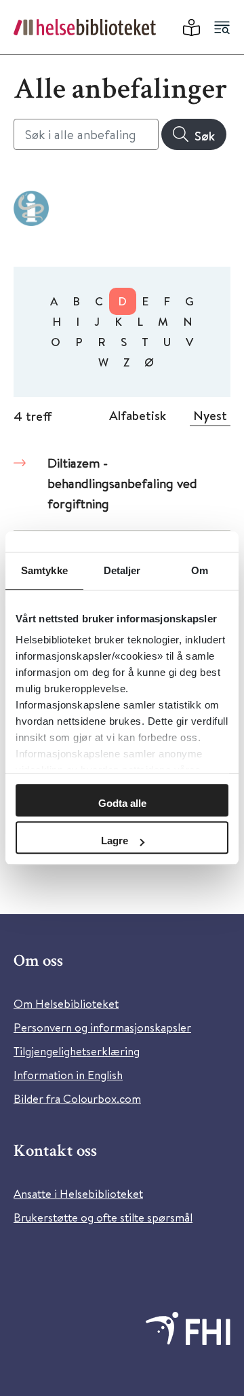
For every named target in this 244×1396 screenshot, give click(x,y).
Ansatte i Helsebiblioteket (78, 1193)
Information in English (68, 1074)
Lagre (114, 840)
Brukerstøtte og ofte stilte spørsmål (103, 1217)
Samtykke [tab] (44, 570)
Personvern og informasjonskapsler (102, 1027)
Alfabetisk (137, 415)
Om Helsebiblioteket (66, 1003)
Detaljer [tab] (122, 570)
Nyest (210, 415)
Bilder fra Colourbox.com (77, 1098)
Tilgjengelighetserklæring (77, 1051)
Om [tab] (199, 570)
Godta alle (122, 803)
